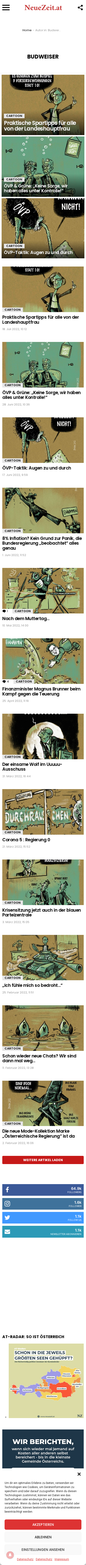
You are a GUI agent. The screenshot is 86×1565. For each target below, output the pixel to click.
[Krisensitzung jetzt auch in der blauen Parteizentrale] (43, 882)
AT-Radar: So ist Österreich (33, 1336)
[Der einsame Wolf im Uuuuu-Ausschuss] (43, 736)
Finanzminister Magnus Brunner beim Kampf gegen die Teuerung (41, 691)
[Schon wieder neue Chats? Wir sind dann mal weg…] (43, 1028)
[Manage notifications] (10, 1555)
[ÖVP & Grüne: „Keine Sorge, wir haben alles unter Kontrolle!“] (43, 166)
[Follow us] (80, 7)
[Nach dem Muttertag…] (43, 590)
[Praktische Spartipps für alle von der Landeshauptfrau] (43, 105)
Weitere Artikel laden (43, 1160)
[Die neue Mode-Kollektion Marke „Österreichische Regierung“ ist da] (43, 1103)
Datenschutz (25, 1559)
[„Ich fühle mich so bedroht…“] (43, 957)
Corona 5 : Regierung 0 (26, 840)
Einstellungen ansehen (43, 1549)
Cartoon (14, 116)
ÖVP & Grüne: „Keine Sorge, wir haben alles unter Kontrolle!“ (41, 395)
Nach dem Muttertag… (26, 619)
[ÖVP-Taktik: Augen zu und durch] (43, 228)
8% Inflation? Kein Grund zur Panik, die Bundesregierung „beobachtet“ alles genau (42, 543)
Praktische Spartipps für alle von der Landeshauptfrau (40, 319)
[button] (79, 1474)
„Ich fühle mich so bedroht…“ (32, 985)
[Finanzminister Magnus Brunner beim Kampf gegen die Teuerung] (43, 661)
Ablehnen (43, 1537)
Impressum (62, 1559)
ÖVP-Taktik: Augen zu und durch (36, 468)
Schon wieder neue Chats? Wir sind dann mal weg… (39, 1058)
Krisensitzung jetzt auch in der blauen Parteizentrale (41, 912)
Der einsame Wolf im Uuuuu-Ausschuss (32, 766)
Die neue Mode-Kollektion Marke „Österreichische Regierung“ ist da (38, 1133)
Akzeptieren (43, 1524)
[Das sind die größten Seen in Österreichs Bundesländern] (46, 1417)
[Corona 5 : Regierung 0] (43, 812)
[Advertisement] (43, 1281)
